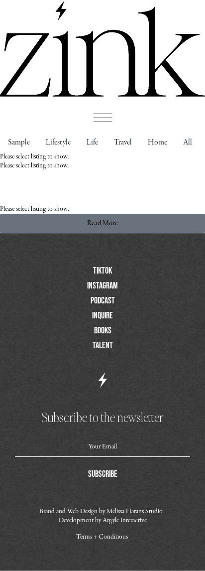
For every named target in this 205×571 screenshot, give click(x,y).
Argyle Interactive (124, 520)
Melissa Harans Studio (135, 511)
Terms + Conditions (102, 537)
